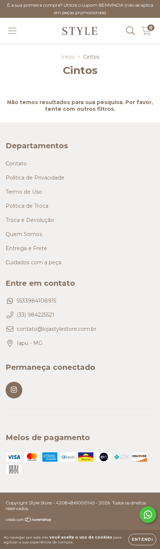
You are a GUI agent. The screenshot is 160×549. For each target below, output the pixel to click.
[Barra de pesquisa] (130, 31)
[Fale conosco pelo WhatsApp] (148, 514)
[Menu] (12, 31)
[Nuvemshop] (29, 520)
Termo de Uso (24, 191)
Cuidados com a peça (33, 262)
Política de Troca (27, 206)
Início (68, 57)
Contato (16, 163)
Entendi (142, 539)
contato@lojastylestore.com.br (56, 329)
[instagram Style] (14, 390)
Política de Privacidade (35, 177)
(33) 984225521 (35, 314)
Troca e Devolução (30, 220)
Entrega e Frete (26, 248)
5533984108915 (36, 300)
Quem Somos (24, 234)
